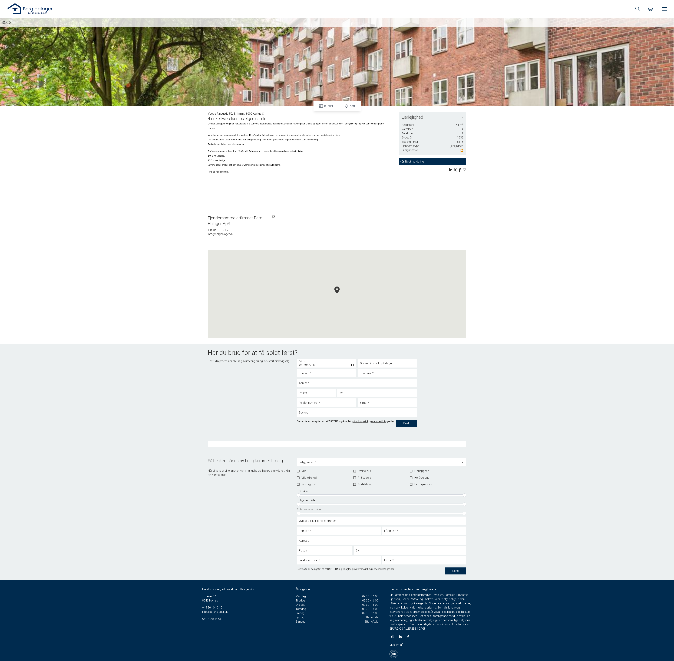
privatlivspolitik (360, 421)
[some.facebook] (408, 637)
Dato (302, 361)
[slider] (298, 495)
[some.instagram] (392, 637)
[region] (337, 294)
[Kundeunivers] (650, 8)
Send (455, 571)
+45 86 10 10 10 (218, 230)
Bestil (406, 423)
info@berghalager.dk (220, 234)
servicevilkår (379, 421)
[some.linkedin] (400, 637)
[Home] (172, 9)
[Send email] (464, 170)
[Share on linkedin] (450, 170)
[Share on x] (455, 170)
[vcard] (273, 220)
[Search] (637, 8)
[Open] (462, 462)
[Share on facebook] (460, 170)
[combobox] (378, 463)
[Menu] (663, 8)
